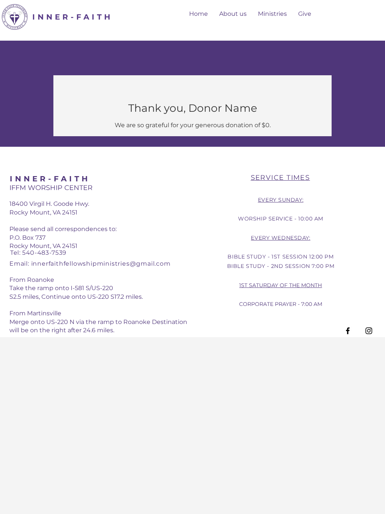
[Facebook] (347, 330)
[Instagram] (368, 330)
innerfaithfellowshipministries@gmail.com (101, 263)
